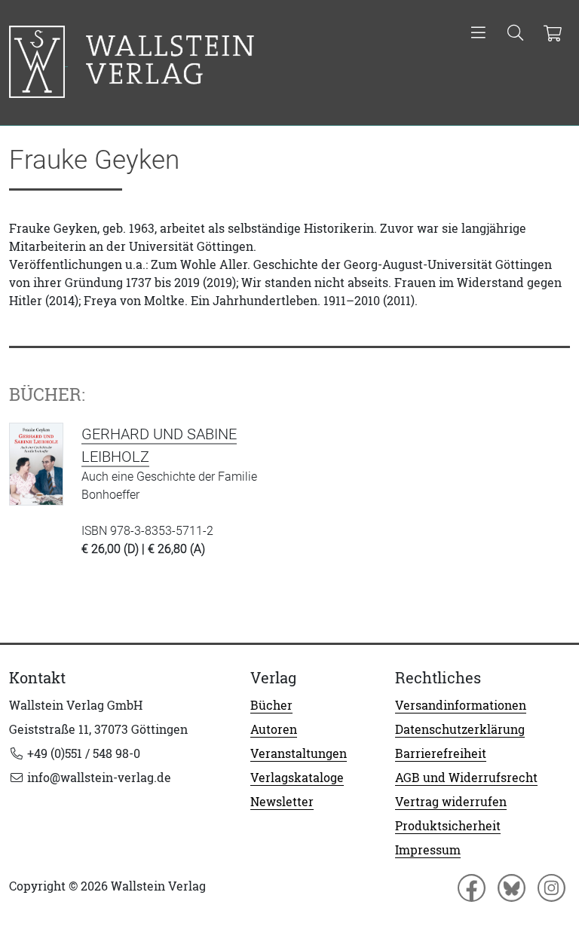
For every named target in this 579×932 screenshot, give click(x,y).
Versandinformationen (460, 705)
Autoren (273, 729)
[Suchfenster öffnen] (515, 34)
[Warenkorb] (552, 33)
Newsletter (282, 801)
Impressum (428, 850)
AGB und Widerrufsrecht (466, 777)
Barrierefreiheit (440, 753)
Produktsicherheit (448, 825)
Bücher (271, 705)
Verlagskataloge (297, 777)
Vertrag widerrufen (451, 801)
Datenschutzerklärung (460, 729)
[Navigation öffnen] (478, 34)
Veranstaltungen (298, 753)
